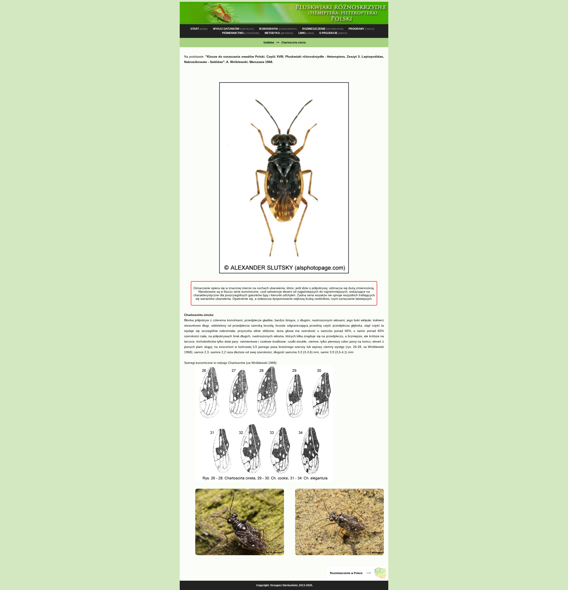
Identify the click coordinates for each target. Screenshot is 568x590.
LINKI (306, 33)
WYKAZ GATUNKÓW (233, 28)
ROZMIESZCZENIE (322, 28)
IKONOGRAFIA (278, 28)
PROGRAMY (361, 28)
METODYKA (279, 33)
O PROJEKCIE (333, 33)
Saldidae (268, 42)
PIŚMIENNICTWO (240, 33)
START (199, 28)
